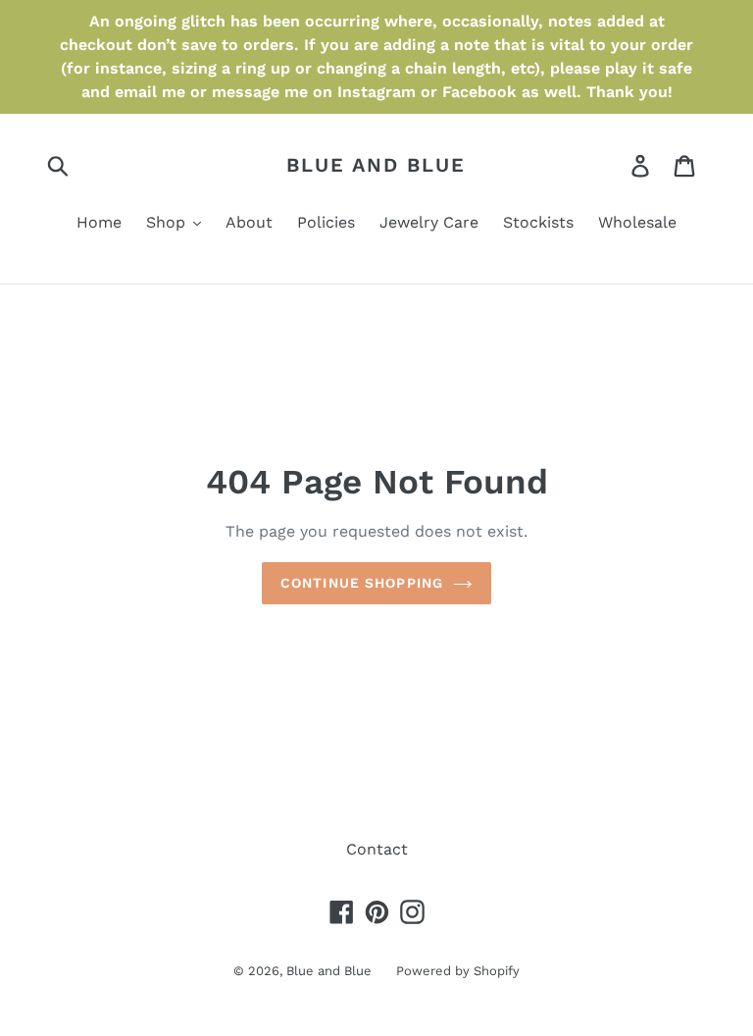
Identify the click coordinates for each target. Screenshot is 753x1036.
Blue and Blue (376, 165)
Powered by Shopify (458, 970)
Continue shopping (361, 583)
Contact (377, 849)
